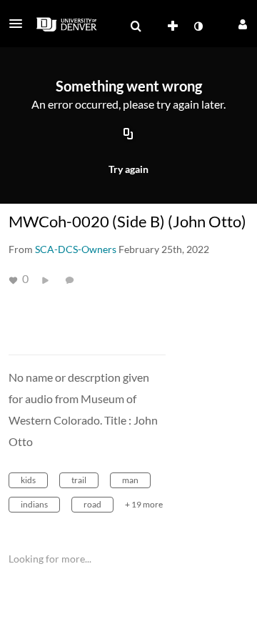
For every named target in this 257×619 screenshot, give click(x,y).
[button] (20, 24)
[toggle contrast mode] (198, 26)
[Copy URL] (128, 135)
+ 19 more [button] (144, 504)
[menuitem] (136, 26)
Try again (128, 169)
